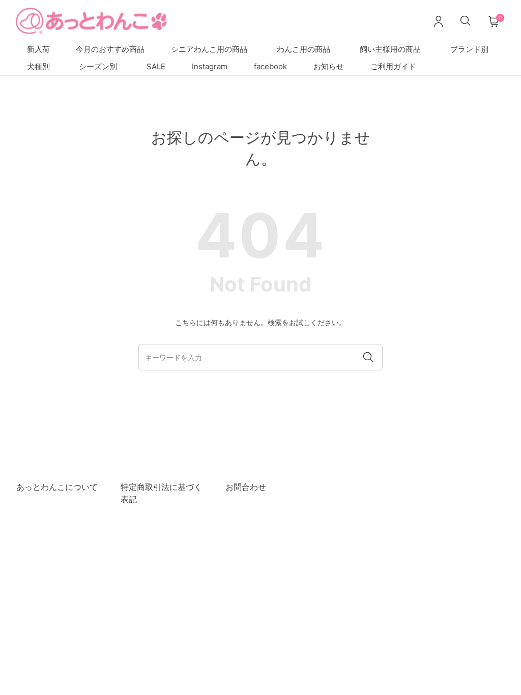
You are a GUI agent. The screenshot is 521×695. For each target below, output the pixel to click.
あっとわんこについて (57, 487)
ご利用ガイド (393, 66)
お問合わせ (245, 487)
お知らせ (328, 66)
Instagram (209, 66)
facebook (270, 66)
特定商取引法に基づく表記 (161, 493)
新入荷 (38, 49)
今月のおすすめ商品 (110, 49)
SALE (156, 66)
